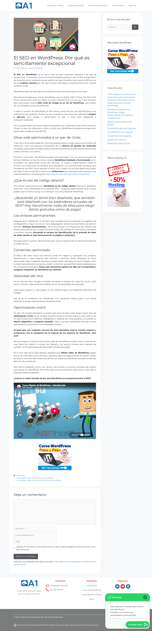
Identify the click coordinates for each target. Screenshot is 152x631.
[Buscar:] (119, 27)
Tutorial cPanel (118, 5)
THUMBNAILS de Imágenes (120, 132)
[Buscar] (135, 27)
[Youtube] (123, 586)
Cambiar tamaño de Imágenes (121, 128)
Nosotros (132, 5)
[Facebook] (117, 586)
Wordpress (20, 476)
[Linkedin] (128, 586)
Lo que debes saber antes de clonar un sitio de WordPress (38, 480)
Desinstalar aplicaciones (118, 143)
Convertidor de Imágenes (119, 136)
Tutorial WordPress (75, 5)
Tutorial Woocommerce (97, 5)
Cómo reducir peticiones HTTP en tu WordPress (35, 478)
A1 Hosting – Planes (55, 5)
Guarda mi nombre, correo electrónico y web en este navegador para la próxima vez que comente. (55, 548)
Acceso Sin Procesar (116, 140)
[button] (145, 597)
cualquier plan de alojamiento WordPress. (70, 174)
